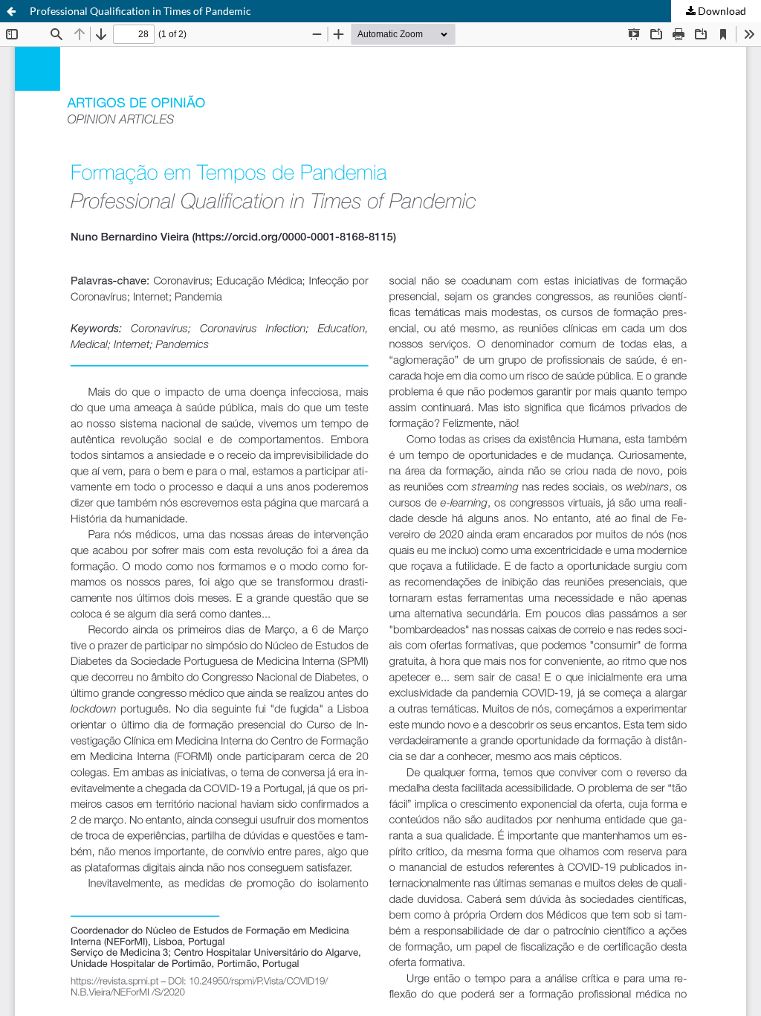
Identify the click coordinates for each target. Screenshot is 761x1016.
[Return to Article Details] (11, 11)
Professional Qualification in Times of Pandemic (140, 10)
